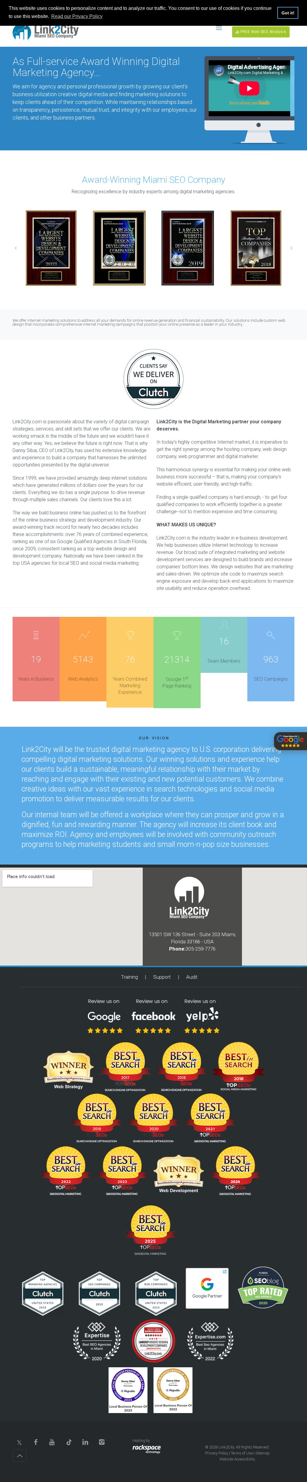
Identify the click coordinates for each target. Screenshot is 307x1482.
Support (162, 977)
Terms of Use (242, 1453)
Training (129, 977)
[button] (15, 248)
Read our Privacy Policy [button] (77, 16)
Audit (192, 977)
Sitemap (262, 1453)
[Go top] (20, 1455)
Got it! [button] (288, 12)
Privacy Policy (216, 1453)
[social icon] (19, 1442)
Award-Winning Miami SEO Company (153, 179)
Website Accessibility (237, 1459)
